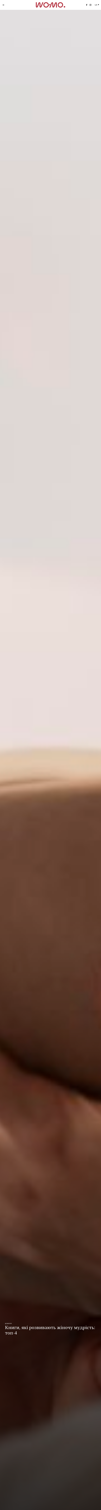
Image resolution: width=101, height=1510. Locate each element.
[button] (97, 4)
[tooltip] (86, 4)
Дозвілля (8, 1323)
